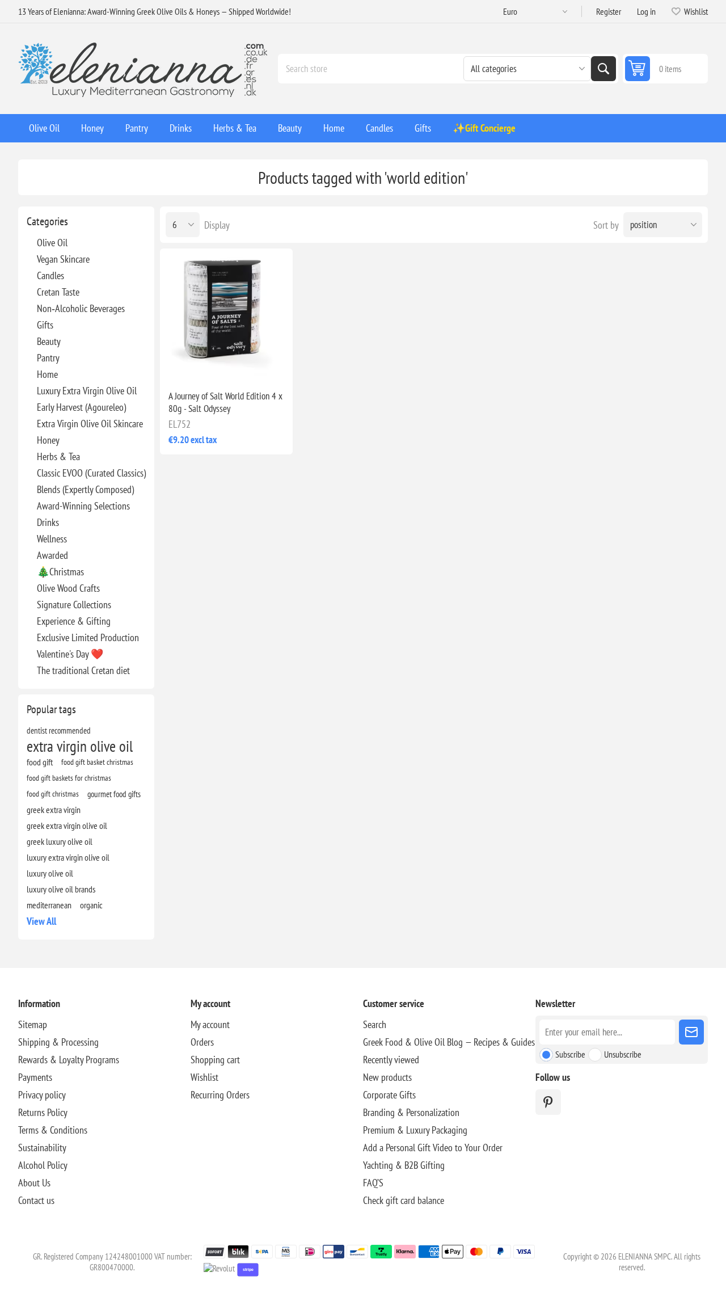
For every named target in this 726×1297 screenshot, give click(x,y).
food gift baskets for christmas (69, 777)
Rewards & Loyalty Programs (68, 1059)
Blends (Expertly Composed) (85, 489)
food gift (40, 762)
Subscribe (570, 1054)
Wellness (52, 538)
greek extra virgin (54, 809)
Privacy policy (42, 1094)
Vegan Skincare (63, 259)
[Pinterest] (548, 1102)
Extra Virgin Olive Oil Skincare (90, 423)
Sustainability (42, 1147)
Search (603, 68)
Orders (202, 1041)
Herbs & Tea (58, 456)
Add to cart (250, 363)
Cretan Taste (58, 291)
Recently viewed (391, 1059)
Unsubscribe (622, 1054)
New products (387, 1077)
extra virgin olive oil (80, 746)
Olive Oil (52, 242)
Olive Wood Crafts (68, 588)
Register (608, 11)
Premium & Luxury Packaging (415, 1129)
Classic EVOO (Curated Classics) (91, 472)
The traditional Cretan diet (83, 670)
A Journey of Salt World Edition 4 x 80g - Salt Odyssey (225, 402)
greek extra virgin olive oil (67, 825)
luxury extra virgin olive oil (68, 857)
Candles (50, 275)
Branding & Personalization (411, 1112)
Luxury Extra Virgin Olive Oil (87, 390)
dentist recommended (59, 730)
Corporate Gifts (389, 1094)
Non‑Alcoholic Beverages (81, 308)
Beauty (49, 341)
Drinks (48, 522)
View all (41, 921)
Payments (35, 1077)
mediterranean (49, 905)
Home (47, 374)
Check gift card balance (403, 1200)
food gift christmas (53, 793)
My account (210, 1024)
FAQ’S (373, 1182)
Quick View (202, 363)
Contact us (36, 1200)
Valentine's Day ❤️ (70, 653)
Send (691, 1032)
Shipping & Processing (58, 1041)
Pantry (48, 357)
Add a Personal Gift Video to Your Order (433, 1147)
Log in (646, 11)
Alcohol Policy (42, 1165)
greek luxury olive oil (59, 841)
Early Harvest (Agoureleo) (81, 407)
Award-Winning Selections (83, 505)
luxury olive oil (50, 873)
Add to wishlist (178, 363)
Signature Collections (74, 604)
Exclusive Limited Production (88, 637)
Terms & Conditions (52, 1129)
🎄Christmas (60, 571)
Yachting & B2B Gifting (404, 1165)
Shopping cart (215, 1059)
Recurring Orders (220, 1094)
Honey (48, 440)
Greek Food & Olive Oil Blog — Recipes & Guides (449, 1041)
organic (91, 905)
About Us (34, 1182)
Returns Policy (42, 1112)
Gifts (45, 324)
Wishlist (204, 1077)
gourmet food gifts (114, 793)
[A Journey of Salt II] (226, 315)
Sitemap (32, 1024)
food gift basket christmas (97, 761)
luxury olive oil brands (61, 889)
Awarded (52, 555)
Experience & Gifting (74, 621)
